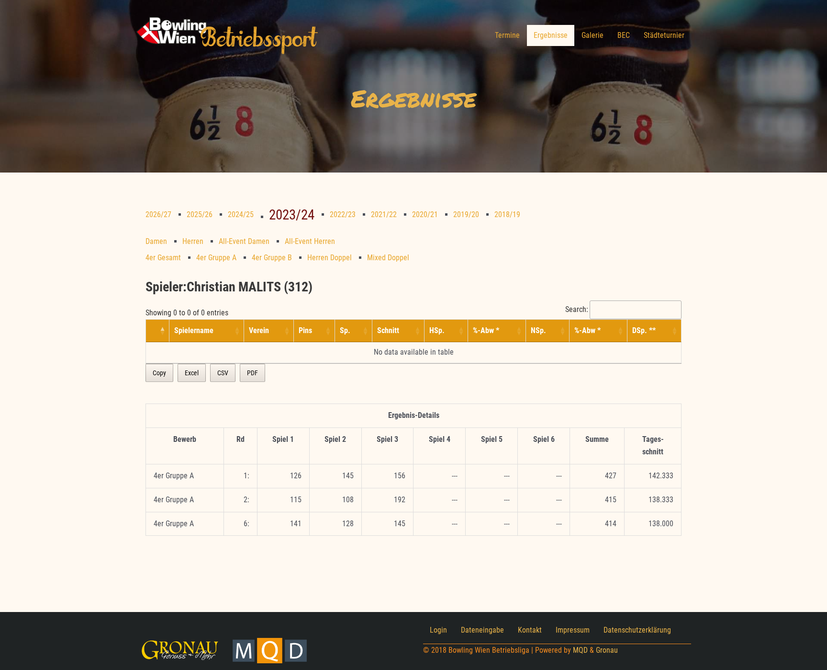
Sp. (345, 330)
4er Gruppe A (216, 257)
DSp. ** (644, 330)
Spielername (193, 330)
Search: (576, 309)
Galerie (592, 35)
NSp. (538, 330)
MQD (580, 650)
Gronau (607, 650)
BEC (623, 35)
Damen (156, 241)
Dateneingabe (482, 630)
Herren (192, 241)
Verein (259, 330)
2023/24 (291, 215)
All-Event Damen (244, 241)
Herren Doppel (329, 257)
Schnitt (388, 330)
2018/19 (507, 214)
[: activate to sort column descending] (157, 331)
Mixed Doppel (388, 257)
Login (438, 630)
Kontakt (530, 630)
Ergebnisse (551, 35)
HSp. (437, 330)
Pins (305, 330)
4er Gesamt (163, 257)
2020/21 (425, 214)
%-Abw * (486, 330)
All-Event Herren (310, 241)
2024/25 (241, 214)
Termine (507, 35)
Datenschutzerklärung (637, 630)
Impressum (573, 630)
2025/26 (199, 214)
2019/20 (466, 214)
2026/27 (158, 214)
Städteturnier (664, 35)
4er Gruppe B (272, 257)
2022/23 (343, 214)
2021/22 (384, 214)
